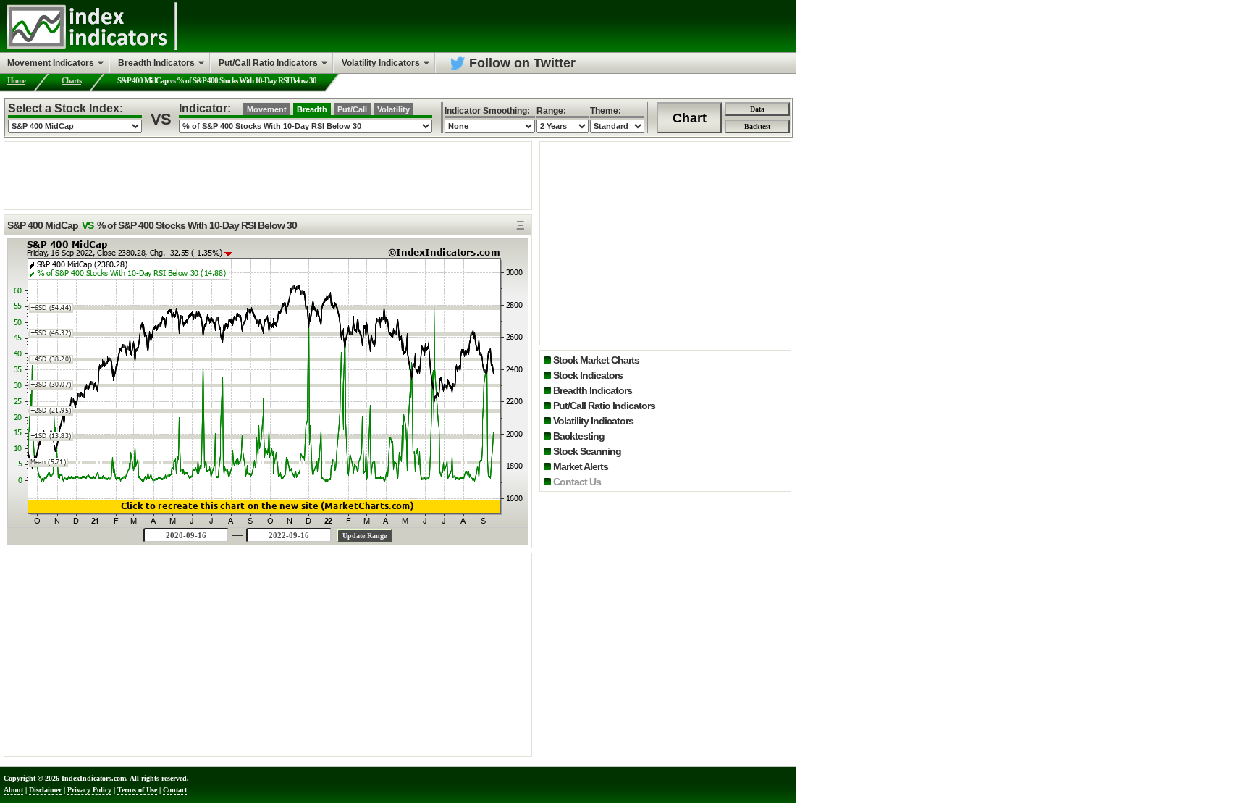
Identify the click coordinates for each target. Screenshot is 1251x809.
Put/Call (352, 109)
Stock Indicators (588, 375)
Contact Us (577, 481)
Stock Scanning (587, 451)
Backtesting (579, 436)
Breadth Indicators (592, 390)
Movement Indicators (50, 63)
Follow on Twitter (522, 63)
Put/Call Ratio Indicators (604, 405)
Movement (267, 109)
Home (16, 80)
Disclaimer (45, 790)
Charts (71, 80)
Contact (175, 790)
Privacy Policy (89, 790)
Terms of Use (137, 790)
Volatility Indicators (593, 421)
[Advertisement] (267, 174)
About (13, 790)
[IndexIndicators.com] (86, 47)
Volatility (393, 109)
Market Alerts (580, 466)
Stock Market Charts (596, 360)
